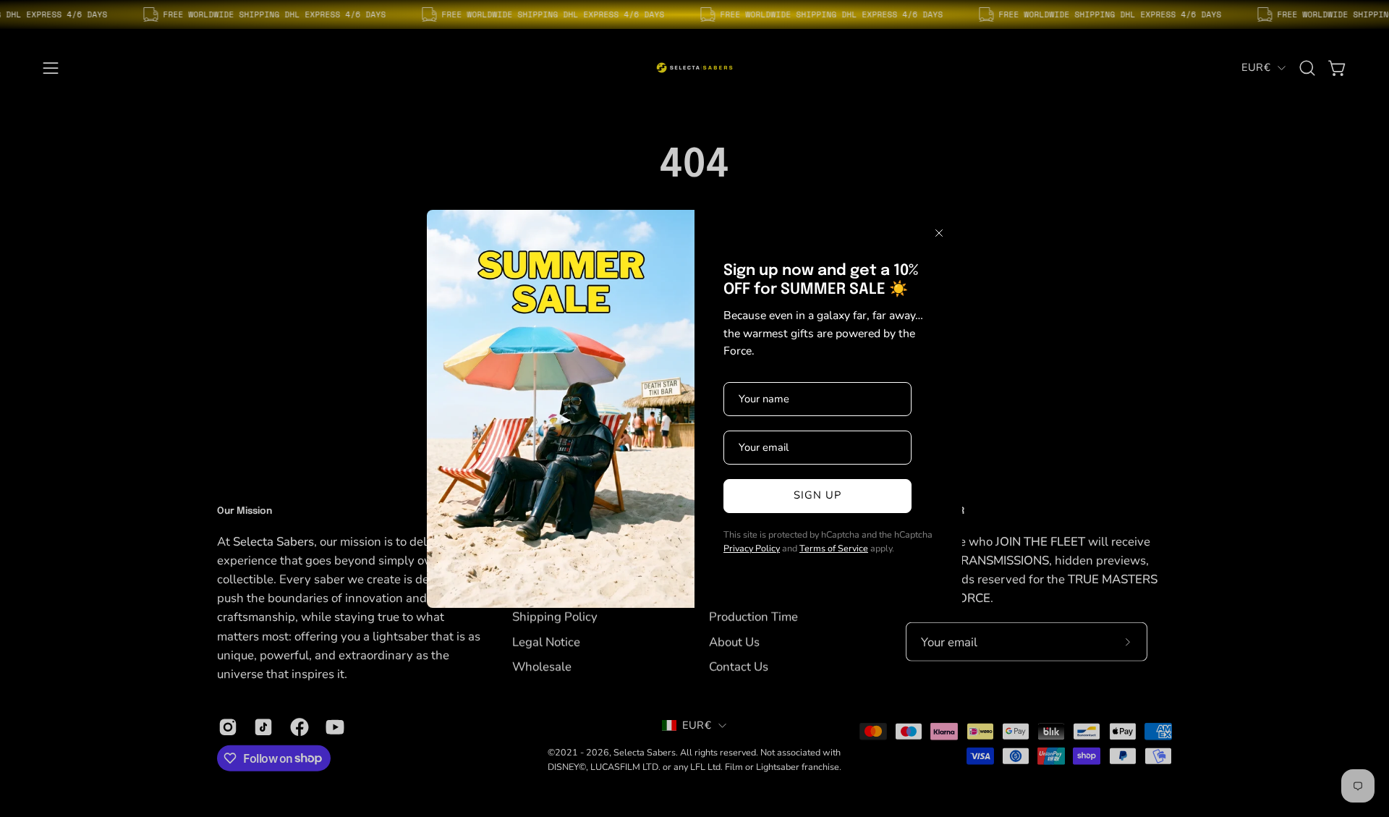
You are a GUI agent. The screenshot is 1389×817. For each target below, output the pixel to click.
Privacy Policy (751, 548)
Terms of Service (833, 548)
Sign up (818, 495)
